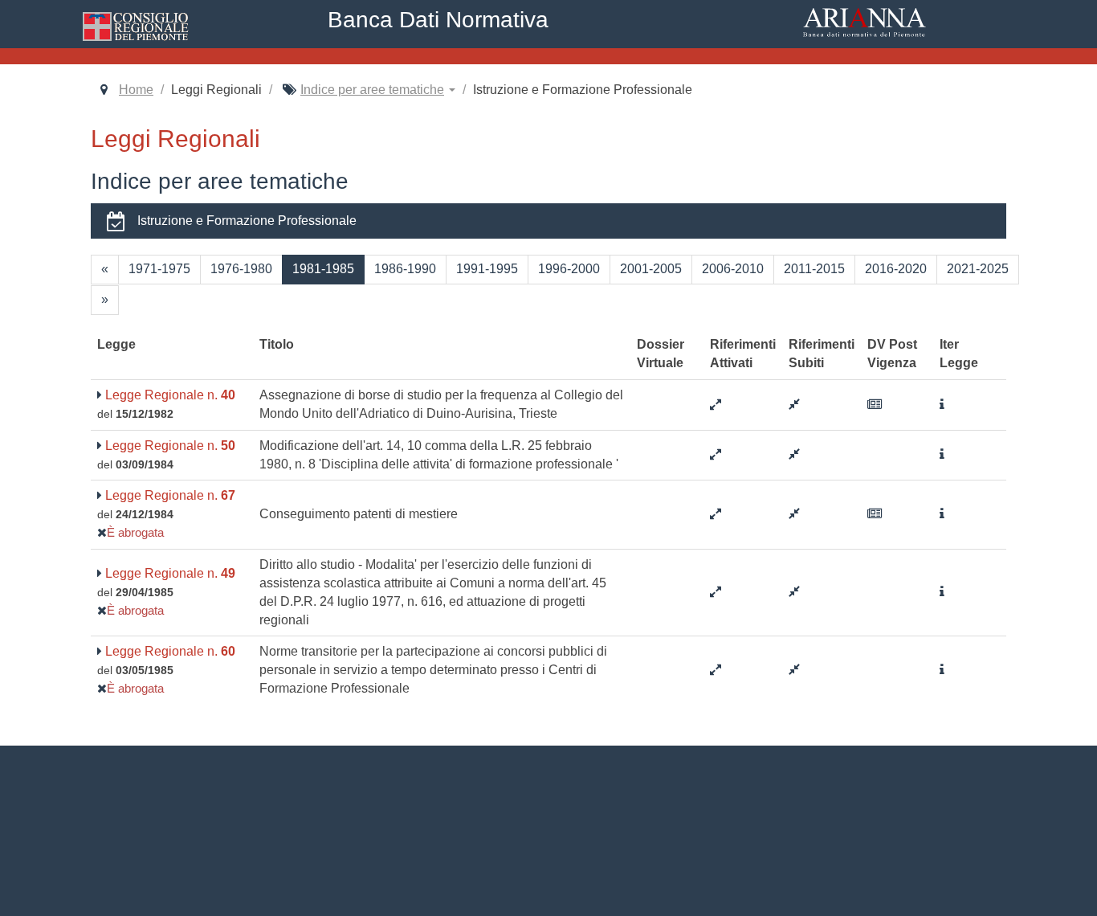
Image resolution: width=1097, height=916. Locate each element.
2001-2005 (651, 269)
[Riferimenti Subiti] (794, 404)
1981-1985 (323, 269)
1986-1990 (405, 269)
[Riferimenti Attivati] (715, 404)
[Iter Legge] (942, 404)
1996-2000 (569, 269)
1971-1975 (159, 269)
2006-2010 (733, 269)
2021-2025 (978, 269)
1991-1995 (487, 269)
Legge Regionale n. (168, 395)
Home (136, 89)
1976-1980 (241, 269)
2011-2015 (814, 269)
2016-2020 (896, 269)
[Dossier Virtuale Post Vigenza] (874, 404)
